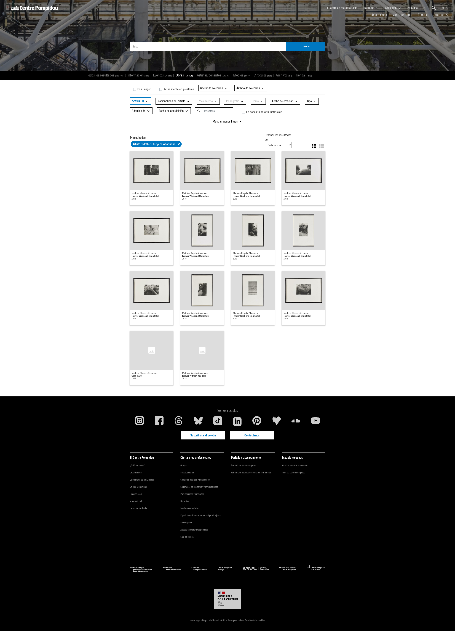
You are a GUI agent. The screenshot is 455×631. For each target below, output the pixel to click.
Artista (138, 101)
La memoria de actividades (142, 479)
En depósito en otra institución (263, 112)
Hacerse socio (136, 493)
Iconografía (233, 101)
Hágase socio (380, 15)
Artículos (263, 75)
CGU (223, 620)
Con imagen (144, 89)
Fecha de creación (283, 101)
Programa (369, 8)
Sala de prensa (187, 536)
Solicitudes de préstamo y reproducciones (199, 486)
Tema (256, 101)
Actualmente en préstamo (178, 89)
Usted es (439, 15)
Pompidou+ (414, 8)
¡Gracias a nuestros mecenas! (295, 465)
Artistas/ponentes (213, 75)
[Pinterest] (257, 421)
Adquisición (139, 111)
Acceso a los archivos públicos (194, 529)
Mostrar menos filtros (225, 121)
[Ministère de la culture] (227, 599)
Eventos (162, 75)
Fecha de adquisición (171, 111)
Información (138, 75)
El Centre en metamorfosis (343, 8)
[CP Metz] (201, 571)
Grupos (183, 465)
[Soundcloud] (296, 421)
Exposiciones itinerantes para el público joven (200, 515)
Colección (391, 8)
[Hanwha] (316, 571)
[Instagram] (139, 421)
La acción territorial (138, 508)
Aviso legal (195, 620)
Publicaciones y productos (192, 493)
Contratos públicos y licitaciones (195, 479)
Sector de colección (212, 88)
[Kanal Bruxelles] (258, 571)
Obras (184, 75)
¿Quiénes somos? (137, 465)
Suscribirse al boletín (203, 435)
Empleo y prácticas (138, 486)
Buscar (306, 46)
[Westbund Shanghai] (290, 571)
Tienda (424, 15)
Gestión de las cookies (255, 620)
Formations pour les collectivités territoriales (251, 472)
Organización (136, 472)
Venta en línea (402, 15)
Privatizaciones (187, 472)
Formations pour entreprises (243, 465)
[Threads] (178, 421)
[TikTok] (218, 421)
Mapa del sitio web (211, 620)
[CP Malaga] (227, 571)
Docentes (184, 501)
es (443, 8)
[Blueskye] (198, 421)
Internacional (136, 501)
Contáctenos (251, 435)
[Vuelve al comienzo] (446, 622)
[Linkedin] (237, 421)
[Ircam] (174, 571)
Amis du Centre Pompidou (293, 472)
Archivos (284, 75)
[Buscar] (434, 8)
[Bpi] (143, 571)
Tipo (309, 101)
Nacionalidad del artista (171, 101)
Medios (241, 75)
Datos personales (235, 620)
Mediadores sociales (189, 508)
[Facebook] (159, 421)
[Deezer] (276, 421)
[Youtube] (315, 421)
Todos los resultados (105, 75)
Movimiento (206, 101)
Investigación (186, 522)
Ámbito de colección (248, 88)
